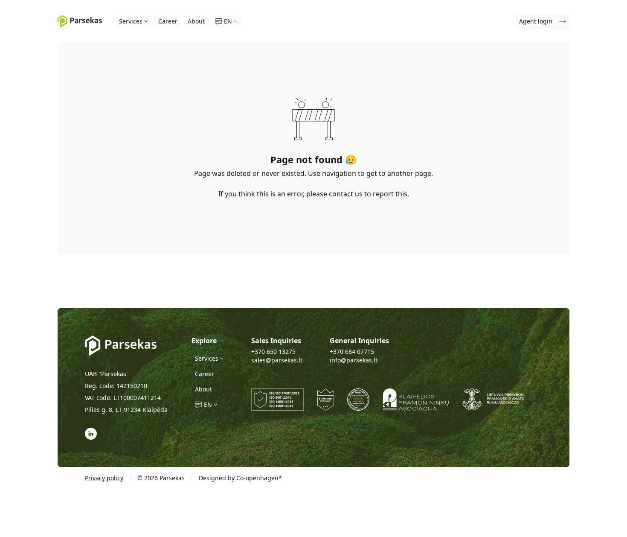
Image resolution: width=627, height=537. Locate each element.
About (196, 21)
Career (167, 21)
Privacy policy (104, 478)
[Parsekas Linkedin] (91, 434)
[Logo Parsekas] (80, 21)
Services (130, 21)
